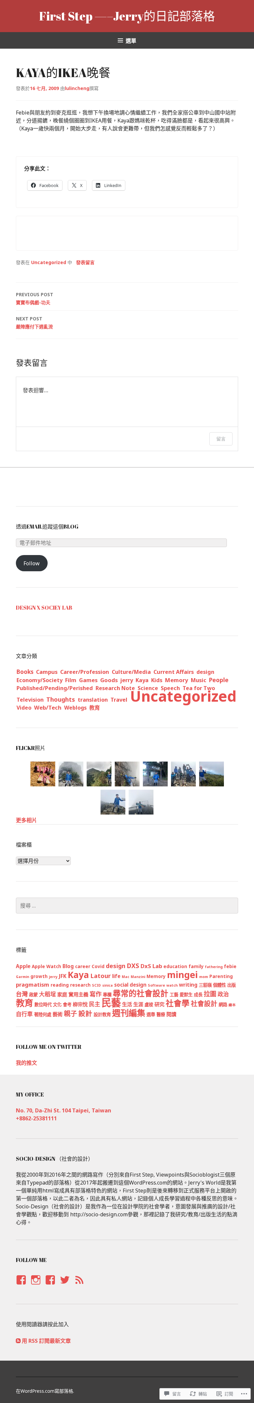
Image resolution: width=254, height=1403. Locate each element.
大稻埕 (47, 994)
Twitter (65, 1286)
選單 (131, 40)
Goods (109, 680)
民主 (94, 1004)
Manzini (138, 976)
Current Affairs (173, 672)
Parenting (221, 976)
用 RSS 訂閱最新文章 (46, 1340)
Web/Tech (48, 707)
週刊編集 (128, 1012)
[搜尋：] (127, 905)
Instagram (35, 1286)
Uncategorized (48, 262)
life (116, 976)
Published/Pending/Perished (55, 688)
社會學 (178, 1003)
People (219, 680)
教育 (94, 707)
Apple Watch (46, 966)
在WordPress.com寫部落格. (45, 1391)
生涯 (138, 1004)
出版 (231, 985)
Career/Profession (84, 672)
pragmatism (32, 984)
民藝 (111, 1002)
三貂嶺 (205, 985)
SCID (96, 985)
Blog (68, 966)
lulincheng (77, 88)
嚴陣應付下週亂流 (34, 322)
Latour (100, 976)
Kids (156, 680)
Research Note (115, 688)
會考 (67, 1004)
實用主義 (78, 994)
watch (172, 985)
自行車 (24, 1014)
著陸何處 (42, 1014)
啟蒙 (33, 995)
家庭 (62, 994)
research (80, 985)
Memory (176, 680)
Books (25, 672)
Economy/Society (40, 680)
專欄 (107, 995)
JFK (62, 976)
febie (230, 966)
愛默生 (186, 995)
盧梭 (149, 1004)
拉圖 (210, 994)
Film (70, 680)
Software (156, 985)
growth (39, 976)
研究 (159, 1004)
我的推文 (26, 1062)
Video (24, 707)
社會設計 (204, 1003)
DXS (133, 965)
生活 (127, 1004)
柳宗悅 (80, 1004)
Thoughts (60, 699)
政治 (223, 994)
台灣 (22, 994)
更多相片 (26, 820)
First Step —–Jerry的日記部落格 (127, 16)
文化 (57, 1004)
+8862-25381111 (36, 1118)
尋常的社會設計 (140, 993)
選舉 (151, 1014)
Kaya (142, 680)
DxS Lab (151, 966)
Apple (23, 966)
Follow (31, 563)
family (196, 966)
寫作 (96, 994)
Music (198, 680)
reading (60, 985)
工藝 (174, 995)
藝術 (58, 1014)
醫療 (160, 1014)
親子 (70, 1013)
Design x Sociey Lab (44, 607)
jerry (126, 680)
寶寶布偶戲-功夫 (34, 298)
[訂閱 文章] (18, 1340)
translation (93, 699)
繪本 (232, 1005)
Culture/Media (131, 672)
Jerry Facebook (20, 1286)
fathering (214, 966)
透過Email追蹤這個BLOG (47, 526)
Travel (118, 699)
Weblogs (75, 707)
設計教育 (102, 1014)
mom (203, 976)
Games (88, 680)
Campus (47, 672)
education (175, 966)
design (205, 672)
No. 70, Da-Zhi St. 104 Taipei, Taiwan (63, 1110)
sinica (107, 985)
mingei (182, 974)
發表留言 (85, 262)
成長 (198, 995)
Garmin (22, 976)
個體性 (219, 985)
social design (130, 984)
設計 (85, 1013)
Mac (125, 976)
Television (30, 699)
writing (188, 984)
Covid (98, 966)
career (82, 966)
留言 (221, 439)
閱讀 (171, 1014)
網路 (223, 1004)
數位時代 (43, 1004)
